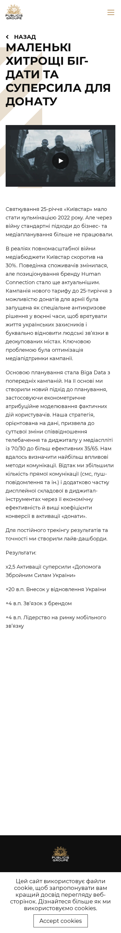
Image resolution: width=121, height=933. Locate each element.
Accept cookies (60, 921)
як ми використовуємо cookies (67, 905)
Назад (25, 37)
